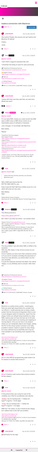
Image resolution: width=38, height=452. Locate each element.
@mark (3, 357)
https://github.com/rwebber (9, 83)
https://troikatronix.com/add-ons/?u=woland (14, 147)
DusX (6, 55)
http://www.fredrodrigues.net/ (10, 337)
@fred (3, 374)
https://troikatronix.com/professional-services (14, 70)
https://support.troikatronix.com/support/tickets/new (16, 74)
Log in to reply (31, 27)
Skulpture (8, 209)
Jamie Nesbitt (9, 33)
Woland (7, 112)
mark (6, 168)
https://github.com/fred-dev (9, 339)
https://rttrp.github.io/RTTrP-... (11, 215)
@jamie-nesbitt (6, 59)
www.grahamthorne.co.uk (18, 222)
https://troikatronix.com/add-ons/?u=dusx (13, 78)
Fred (6, 302)
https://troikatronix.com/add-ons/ (16, 145)
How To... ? (7, 27)
